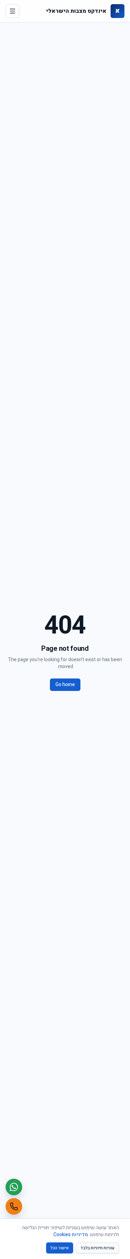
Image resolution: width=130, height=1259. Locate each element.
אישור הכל (59, 1248)
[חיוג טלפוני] (14, 1206)
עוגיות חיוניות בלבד (97, 1248)
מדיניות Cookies (70, 1234)
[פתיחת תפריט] (12, 11)
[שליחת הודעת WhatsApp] (14, 1187)
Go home (65, 684)
